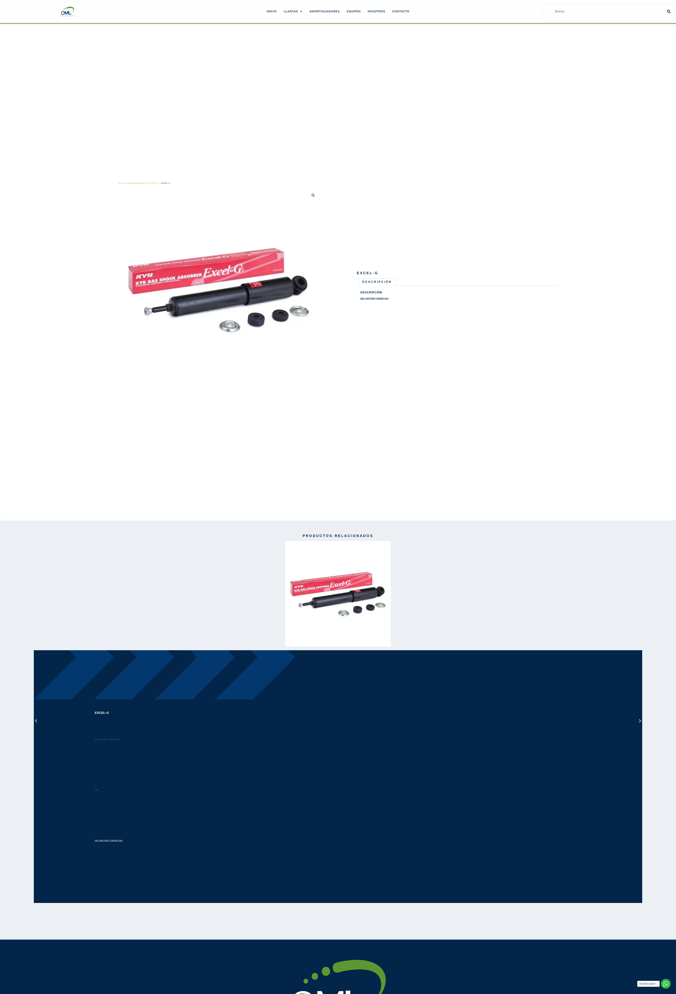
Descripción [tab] (377, 281)
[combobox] (605, 11)
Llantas (291, 11)
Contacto (400, 11)
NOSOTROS (376, 11)
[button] (313, 195)
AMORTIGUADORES (324, 11)
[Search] (670, 11)
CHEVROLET (153, 183)
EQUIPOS (354, 11)
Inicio (272, 11)
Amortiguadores (136, 183)
